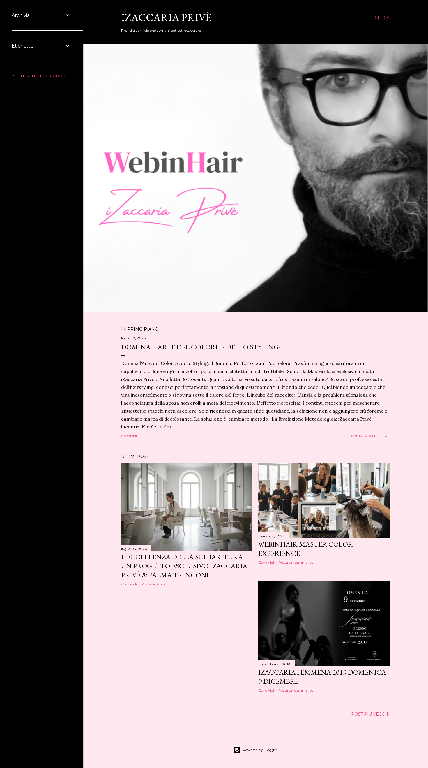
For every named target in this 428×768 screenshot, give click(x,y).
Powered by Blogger (260, 750)
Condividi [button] (129, 436)
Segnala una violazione (38, 75)
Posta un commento (158, 584)
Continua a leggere (369, 436)
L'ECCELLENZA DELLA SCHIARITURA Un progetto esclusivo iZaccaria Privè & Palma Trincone (184, 565)
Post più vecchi (370, 714)
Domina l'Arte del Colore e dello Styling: (200, 347)
